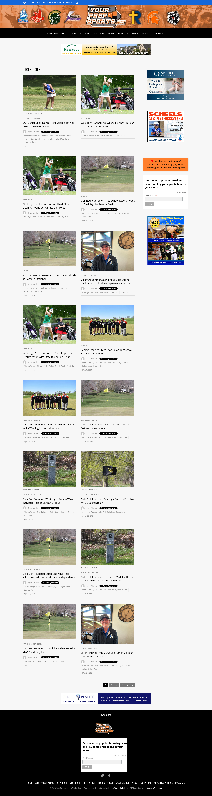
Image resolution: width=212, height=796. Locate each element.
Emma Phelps (87, 213)
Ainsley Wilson (88, 136)
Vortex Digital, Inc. (121, 788)
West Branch (132, 33)
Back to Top (106, 715)
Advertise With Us (55, 3)
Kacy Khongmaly (118, 512)
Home (29, 782)
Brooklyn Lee (43, 135)
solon (26, 142)
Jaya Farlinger (44, 139)
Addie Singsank (30, 135)
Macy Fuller (65, 139)
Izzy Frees (107, 363)
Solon (120, 33)
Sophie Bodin (60, 366)
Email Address (151, 195)
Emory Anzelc (96, 512)
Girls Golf (34, 139)
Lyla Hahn (55, 139)
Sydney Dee (98, 366)
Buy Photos (160, 33)
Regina (111, 33)
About (69, 3)
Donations (40, 3)
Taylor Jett (33, 142)
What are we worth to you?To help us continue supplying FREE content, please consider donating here (166, 164)
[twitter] (24, 2)
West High (84, 33)
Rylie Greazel (124, 665)
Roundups (27, 420)
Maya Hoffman (59, 661)
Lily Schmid (69, 512)
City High (72, 33)
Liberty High (98, 33)
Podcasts (146, 33)
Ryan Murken (33, 132)
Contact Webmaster (154, 788)
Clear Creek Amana (55, 33)
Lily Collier (50, 366)
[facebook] (29, 2)
